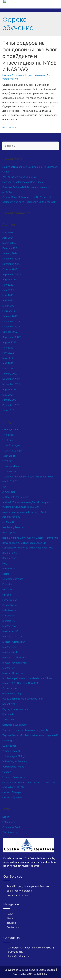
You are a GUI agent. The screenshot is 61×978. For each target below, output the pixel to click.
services (11, 922)
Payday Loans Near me (15, 709)
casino (5, 573)
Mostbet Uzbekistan (13, 673)
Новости (7, 772)
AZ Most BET (9, 522)
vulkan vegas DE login (14, 756)
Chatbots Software (12, 579)
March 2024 (9, 243)
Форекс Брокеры (11, 792)
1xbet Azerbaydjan (12, 450)
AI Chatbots (8, 491)
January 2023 (10, 316)
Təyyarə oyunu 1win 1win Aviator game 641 (25, 730)
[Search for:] (30, 145)
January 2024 (10, 253)
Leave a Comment (12, 75)
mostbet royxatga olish (14, 662)
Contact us (13, 927)
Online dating (9, 688)
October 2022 (9, 331)
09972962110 (15, 951)
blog (4, 563)
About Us (12, 918)
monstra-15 (8, 620)
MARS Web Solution (37, 974)
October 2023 (10, 269)
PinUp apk (7, 714)
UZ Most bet (9, 745)
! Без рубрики (10, 429)
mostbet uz (8, 668)
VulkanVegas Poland (13, 766)
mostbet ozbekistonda (14, 657)
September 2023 (11, 274)
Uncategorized (10, 740)
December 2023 (11, 258)
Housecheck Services (18, 895)
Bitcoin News (9, 553)
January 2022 (9, 373)
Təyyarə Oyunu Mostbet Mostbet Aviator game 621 (30, 735)
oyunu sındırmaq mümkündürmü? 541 (22, 698)
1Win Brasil (8, 434)
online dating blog (12, 693)
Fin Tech (7, 589)
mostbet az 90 (10, 631)
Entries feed (8, 822)
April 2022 (7, 363)
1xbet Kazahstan (11, 466)
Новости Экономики (13, 777)
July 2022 (7, 347)
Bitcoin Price (9, 558)
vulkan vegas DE (11, 751)
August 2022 (9, 342)
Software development (14, 724)
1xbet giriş (7, 461)
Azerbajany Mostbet (13, 527)
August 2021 (9, 389)
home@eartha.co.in (18, 956)
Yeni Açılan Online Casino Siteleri (20, 177)
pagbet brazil (9, 704)
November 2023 (11, 264)
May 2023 (8, 295)
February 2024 (10, 248)
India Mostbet (9, 610)
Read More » (9, 127)
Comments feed (11, 827)
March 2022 (9, 368)
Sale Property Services (19, 890)
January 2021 (9, 399)
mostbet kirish (10, 652)
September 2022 (11, 337)
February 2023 (10, 311)
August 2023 (9, 279)
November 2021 (11, 384)
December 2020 (11, 405)
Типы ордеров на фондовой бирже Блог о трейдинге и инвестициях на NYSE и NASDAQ (29, 56)
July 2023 (7, 284)
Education (7, 584)
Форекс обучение (35, 75)
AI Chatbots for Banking (15, 497)
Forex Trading (9, 600)
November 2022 (11, 326)
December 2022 (11, 321)
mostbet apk (9, 626)
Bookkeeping (9, 568)
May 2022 (7, 358)
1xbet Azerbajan (11, 445)
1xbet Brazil (8, 455)
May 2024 (8, 232)
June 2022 (8, 352)
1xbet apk (7, 440)
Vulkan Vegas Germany (15, 761)
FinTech (6, 594)
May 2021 (7, 394)
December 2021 (11, 379)
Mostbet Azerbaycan (13, 641)
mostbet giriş (9, 647)
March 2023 (9, 305)
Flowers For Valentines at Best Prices (22, 182)
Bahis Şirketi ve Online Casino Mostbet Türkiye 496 (30, 537)
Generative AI (9, 605)
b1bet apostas (10, 532)
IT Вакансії (8, 615)
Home (10, 914)
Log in (5, 816)
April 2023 (8, 300)
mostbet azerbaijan (12, 636)
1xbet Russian (9, 471)
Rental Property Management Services (28, 886)
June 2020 (8, 410)
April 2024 (8, 237)
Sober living (8, 719)
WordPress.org (10, 832)
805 (4, 486)
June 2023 (8, 290)
